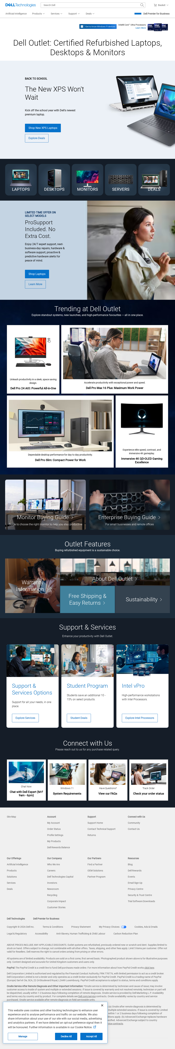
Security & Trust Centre (140, 895)
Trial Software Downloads (141, 901)
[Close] (102, 1005)
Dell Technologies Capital (60, 876)
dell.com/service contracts (109, 1023)
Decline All (66, 1036)
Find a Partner (95, 864)
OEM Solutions (95, 870)
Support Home (95, 822)
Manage (22, 1036)
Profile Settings (55, 835)
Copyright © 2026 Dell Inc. (20, 926)
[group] (32, 686)
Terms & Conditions (53, 926)
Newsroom (53, 889)
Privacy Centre (135, 889)
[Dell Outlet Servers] (121, 179)
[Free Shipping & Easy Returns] (87, 599)
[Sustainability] (142, 599)
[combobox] (93, 5)
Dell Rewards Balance (58, 847)
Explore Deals (37, 138)
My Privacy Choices (109, 926)
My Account (53, 822)
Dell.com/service (87, 996)
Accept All (91, 1036)
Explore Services (25, 718)
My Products (54, 841)
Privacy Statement (81, 926)
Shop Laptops (37, 274)
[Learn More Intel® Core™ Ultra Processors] (158, 26)
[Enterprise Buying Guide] (129, 505)
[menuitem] (38, 14)
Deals (10, 889)
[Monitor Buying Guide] (45, 505)
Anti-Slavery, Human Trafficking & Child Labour (80, 933)
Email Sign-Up (135, 882)
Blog (130, 864)
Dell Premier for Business (156, 13)
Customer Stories (56, 907)
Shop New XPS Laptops (43, 128)
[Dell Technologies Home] (20, 5)
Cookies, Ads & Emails (146, 926)
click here (149, 967)
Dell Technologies (16, 918)
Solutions (12, 876)
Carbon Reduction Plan (125, 933)
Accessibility (41, 933)
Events (131, 876)
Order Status (54, 829)
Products (12, 870)
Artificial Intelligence (17, 864)
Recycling (52, 895)
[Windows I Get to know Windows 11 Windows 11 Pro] (98, 26)
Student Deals (78, 718)
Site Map (11, 816)
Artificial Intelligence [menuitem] (16, 13)
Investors (52, 882)
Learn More (141, 28)
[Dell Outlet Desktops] (54, 179)
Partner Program (96, 876)
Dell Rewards (135, 870)
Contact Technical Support (102, 829)
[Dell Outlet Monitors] (87, 179)
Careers (51, 870)
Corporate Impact (56, 901)
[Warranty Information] (32, 586)
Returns (92, 835)
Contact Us (134, 829)
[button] (162, 5)
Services (11, 882)
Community (134, 822)
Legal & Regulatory (17, 933)
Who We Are (53, 864)
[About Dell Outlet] (115, 572)
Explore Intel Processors (139, 718)
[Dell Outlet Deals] (154, 179)
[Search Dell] (142, 5)
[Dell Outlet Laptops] (21, 179)
